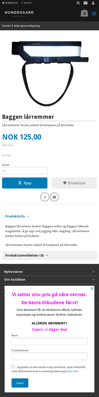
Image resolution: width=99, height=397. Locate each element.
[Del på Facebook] (44, 196)
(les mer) (73, 371)
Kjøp (28, 183)
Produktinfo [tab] (15, 216)
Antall (5, 164)
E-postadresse (20, 350)
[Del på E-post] (54, 196)
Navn (15, 335)
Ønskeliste (76, 183)
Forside (6, 25)
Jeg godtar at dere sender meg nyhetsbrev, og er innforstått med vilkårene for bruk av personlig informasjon (48, 369)
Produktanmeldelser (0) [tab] (24, 255)
